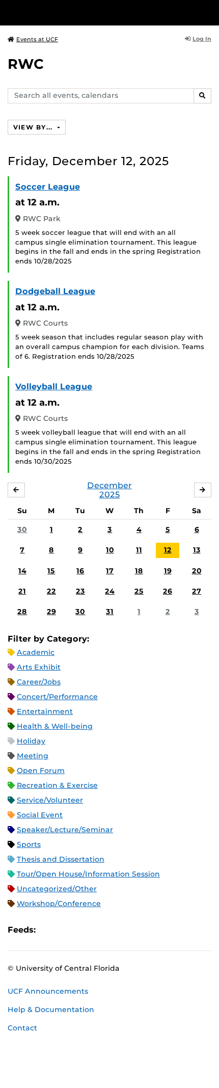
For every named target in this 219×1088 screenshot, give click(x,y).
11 (139, 549)
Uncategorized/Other (57, 888)
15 (51, 570)
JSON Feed (118, 929)
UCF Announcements (48, 991)
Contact (22, 1027)
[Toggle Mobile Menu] (208, 12)
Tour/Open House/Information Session (88, 874)
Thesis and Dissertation (60, 859)
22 (51, 591)
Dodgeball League (55, 291)
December (109, 485)
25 (139, 591)
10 (110, 549)
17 (110, 570)
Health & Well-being (55, 726)
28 (22, 611)
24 (110, 591)
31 (110, 611)
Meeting (32, 755)
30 (22, 529)
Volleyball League (53, 386)
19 (168, 570)
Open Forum (41, 770)
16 (80, 570)
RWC (26, 64)
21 (22, 591)
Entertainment (45, 711)
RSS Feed (83, 929)
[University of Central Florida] (77, 12)
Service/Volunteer (50, 800)
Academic (35, 652)
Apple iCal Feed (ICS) (49, 929)
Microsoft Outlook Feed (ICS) (66, 929)
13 (197, 549)
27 (196, 591)
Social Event (40, 814)
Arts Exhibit (39, 667)
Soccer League (47, 187)
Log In (202, 38)
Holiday (31, 741)
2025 (109, 494)
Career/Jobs (39, 681)
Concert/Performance (57, 696)
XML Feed (101, 929)
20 (197, 570)
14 (22, 570)
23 (80, 591)
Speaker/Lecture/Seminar (65, 829)
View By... (34, 127)
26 (167, 591)
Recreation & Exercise (57, 785)
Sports (29, 844)
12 (168, 549)
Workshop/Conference (59, 903)
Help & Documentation (51, 1009)
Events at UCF (37, 39)
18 (139, 570)
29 (51, 611)
